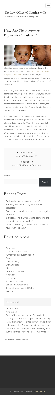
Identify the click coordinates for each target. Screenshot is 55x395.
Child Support (12, 265)
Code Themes (39, 391)
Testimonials (13, 301)
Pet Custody (12, 291)
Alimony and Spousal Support (20, 255)
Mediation (10, 275)
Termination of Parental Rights (20, 288)
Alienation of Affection (16, 251)
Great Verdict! (12, 308)
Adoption (10, 248)
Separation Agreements (17, 285)
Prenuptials (11, 278)
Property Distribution (15, 281)
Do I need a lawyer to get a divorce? (23, 201)
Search (7, 175)
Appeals (10, 258)
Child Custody (12, 261)
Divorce (9, 268)
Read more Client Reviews (16, 340)
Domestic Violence (15, 271)
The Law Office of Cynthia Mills (25, 12)
